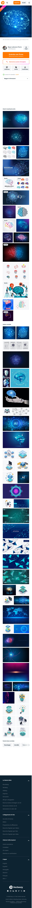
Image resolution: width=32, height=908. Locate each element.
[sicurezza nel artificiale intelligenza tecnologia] (9, 901)
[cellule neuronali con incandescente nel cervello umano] (21, 277)
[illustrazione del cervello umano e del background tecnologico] (16, 305)
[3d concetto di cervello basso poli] (9, 396)
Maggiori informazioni (10, 77)
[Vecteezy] (2, 2)
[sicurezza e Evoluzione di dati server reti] (8, 643)
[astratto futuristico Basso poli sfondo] (10, 652)
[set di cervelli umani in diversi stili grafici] (9, 209)
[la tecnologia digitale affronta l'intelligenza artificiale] (16, 223)
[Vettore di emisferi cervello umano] (10, 368)
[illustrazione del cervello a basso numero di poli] (16, 135)
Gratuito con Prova (16, 55)
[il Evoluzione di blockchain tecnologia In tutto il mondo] (10, 889)
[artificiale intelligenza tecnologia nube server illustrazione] (9, 558)
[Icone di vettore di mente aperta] (16, 324)
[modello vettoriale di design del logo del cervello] (9, 195)
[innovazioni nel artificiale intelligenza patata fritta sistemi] (9, 750)
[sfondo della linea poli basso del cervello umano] (9, 237)
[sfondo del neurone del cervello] (16, 118)
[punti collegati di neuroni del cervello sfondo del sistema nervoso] (16, 180)
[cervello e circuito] (9, 251)
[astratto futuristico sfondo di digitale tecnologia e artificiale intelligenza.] (16, 809)
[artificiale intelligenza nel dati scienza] (21, 749)
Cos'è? (17, 74)
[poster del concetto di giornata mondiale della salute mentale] (8, 357)
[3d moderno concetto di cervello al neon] (9, 164)
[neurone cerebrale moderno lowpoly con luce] (9, 278)
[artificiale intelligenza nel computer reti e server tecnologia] (7, 508)
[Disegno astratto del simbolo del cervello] (9, 264)
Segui (26, 49)
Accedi (24, 2)
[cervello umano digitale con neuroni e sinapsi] (10, 290)
